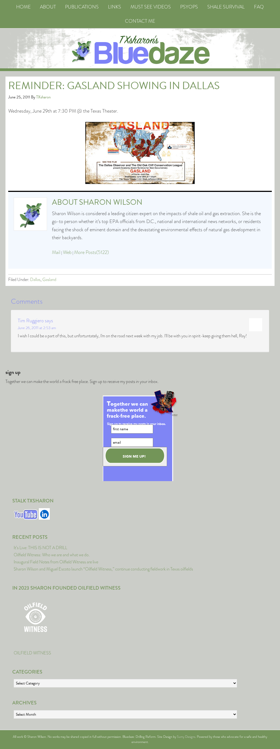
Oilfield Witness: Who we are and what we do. (52, 555)
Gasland (49, 279)
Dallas (35, 279)
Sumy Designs (186, 736)
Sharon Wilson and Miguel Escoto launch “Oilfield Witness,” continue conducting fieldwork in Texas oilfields (103, 569)
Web (67, 252)
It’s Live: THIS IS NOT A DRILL (40, 548)
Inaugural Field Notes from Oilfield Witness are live (56, 562)
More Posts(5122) (91, 252)
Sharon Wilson (110, 202)
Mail (56, 252)
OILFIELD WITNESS (32, 653)
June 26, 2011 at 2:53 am (37, 327)
